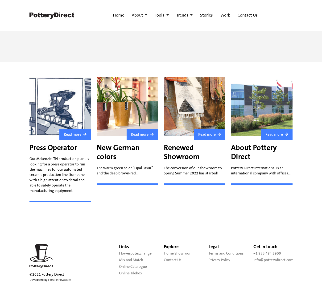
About (138, 15)
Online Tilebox (130, 273)
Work (225, 15)
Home (118, 15)
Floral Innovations (59, 280)
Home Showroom (178, 253)
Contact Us (248, 15)
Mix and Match (131, 260)
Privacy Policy (219, 260)
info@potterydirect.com (273, 260)
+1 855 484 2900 (267, 253)
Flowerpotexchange (135, 253)
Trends (182, 15)
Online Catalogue (133, 266)
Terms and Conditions (226, 253)
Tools (160, 15)
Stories (206, 15)
